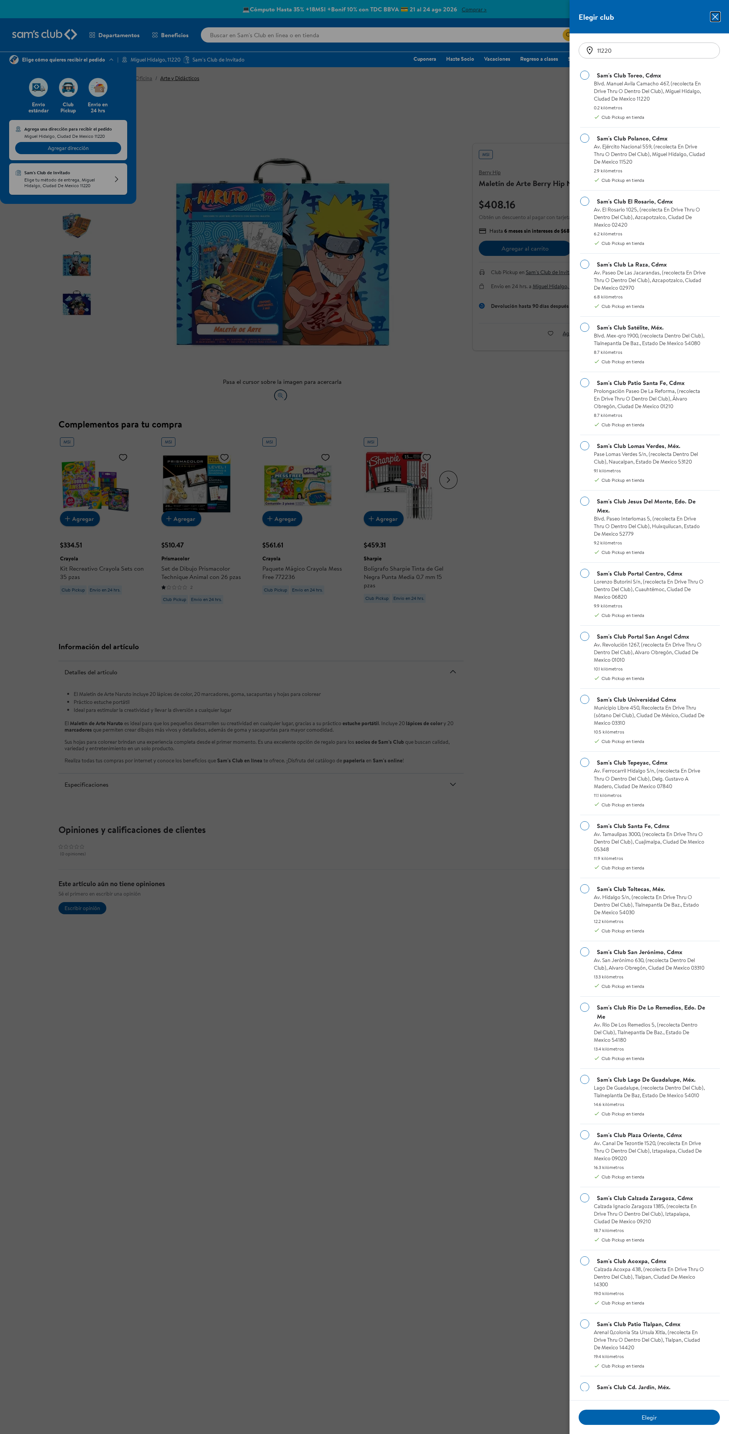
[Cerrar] (715, 16)
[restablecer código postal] (589, 50)
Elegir (649, 1417)
